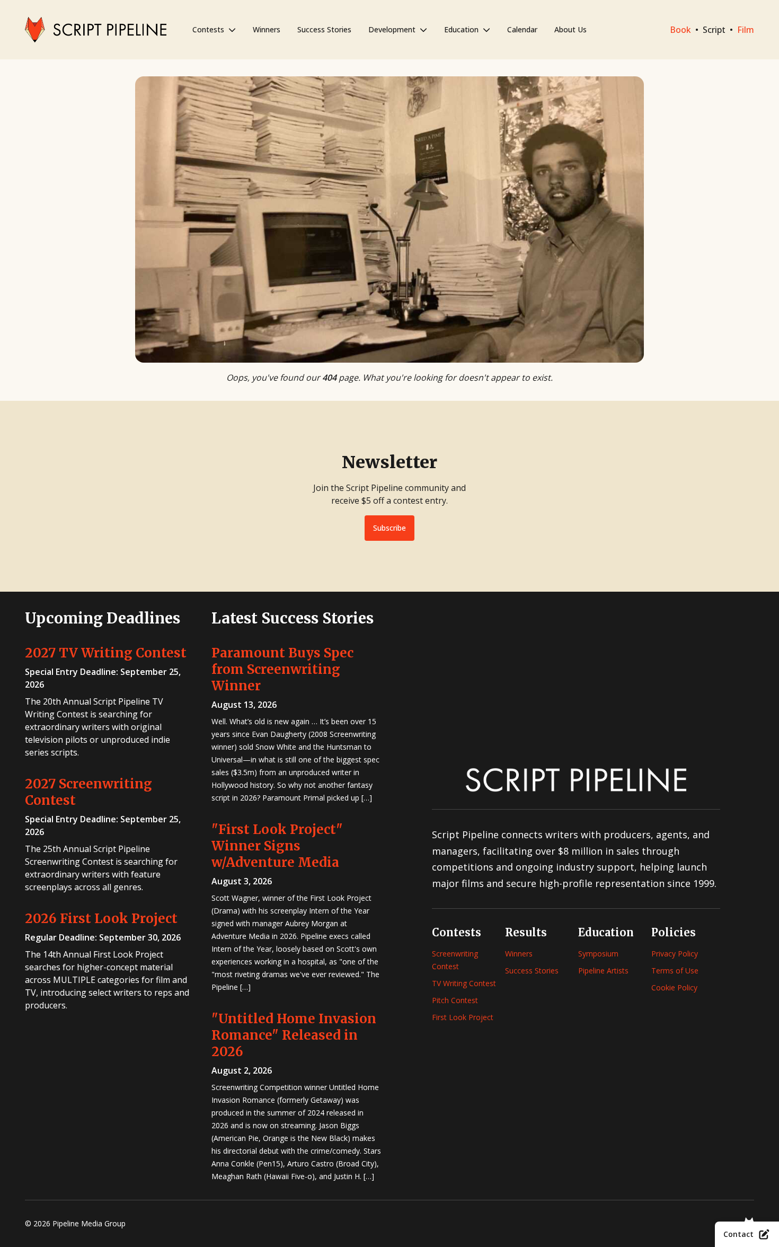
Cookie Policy (674, 987)
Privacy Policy (674, 954)
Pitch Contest (455, 1000)
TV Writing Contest (464, 983)
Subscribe (389, 528)
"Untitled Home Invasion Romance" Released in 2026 (293, 1035)
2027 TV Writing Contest (106, 653)
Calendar (522, 29)
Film (745, 30)
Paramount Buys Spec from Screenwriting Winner (282, 669)
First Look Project (462, 1017)
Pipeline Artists (603, 970)
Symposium (598, 954)
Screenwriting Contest (455, 960)
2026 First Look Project (101, 918)
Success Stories (324, 29)
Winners (266, 29)
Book (680, 30)
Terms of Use (674, 970)
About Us (570, 29)
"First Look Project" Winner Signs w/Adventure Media (277, 846)
